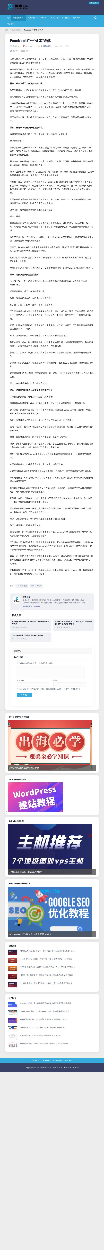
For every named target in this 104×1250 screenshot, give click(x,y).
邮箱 (55, 680)
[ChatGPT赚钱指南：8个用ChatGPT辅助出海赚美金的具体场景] (13, 1013)
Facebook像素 (22, 586)
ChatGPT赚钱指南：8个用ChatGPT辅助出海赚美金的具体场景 (44, 1011)
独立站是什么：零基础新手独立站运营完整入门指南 (40, 1035)
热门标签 (35, 1060)
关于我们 (68, 1060)
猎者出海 (21, 7)
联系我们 (46, 1060)
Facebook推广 (36, 586)
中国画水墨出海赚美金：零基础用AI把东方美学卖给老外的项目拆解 (46, 975)
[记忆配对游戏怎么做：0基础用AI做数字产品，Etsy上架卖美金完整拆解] (13, 969)
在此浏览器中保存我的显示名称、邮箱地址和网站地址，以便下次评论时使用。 (50, 689)
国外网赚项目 (18, 18)
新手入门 (54, 18)
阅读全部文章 (27, 606)
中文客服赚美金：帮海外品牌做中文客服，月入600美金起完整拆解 (46, 983)
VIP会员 (65, 18)
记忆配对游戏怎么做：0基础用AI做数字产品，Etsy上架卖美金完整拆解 (47, 967)
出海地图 (10, 24)
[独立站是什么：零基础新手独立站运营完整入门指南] (13, 1037)
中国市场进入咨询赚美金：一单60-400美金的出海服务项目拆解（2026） (48, 951)
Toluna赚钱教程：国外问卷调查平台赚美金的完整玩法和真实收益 (45, 1003)
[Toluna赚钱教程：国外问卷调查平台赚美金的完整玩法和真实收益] (13, 1005)
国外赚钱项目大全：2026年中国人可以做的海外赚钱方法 (42, 1027)
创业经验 (76, 18)
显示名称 (21, 680)
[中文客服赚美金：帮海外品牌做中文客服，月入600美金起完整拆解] (13, 985)
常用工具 (42, 18)
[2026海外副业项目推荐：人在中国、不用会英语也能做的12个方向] (13, 960)
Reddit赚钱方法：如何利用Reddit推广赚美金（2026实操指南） (45, 1044)
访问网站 (37, 606)
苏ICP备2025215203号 (70, 1067)
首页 (8, 18)
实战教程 (31, 18)
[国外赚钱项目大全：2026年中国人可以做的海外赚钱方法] (13, 1029)
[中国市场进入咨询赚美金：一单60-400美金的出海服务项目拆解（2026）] (13, 952)
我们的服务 (57, 1060)
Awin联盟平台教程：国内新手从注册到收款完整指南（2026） (44, 1019)
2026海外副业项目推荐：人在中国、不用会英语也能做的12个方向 (46, 959)
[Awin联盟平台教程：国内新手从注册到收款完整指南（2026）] (13, 1021)
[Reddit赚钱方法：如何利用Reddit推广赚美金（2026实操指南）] (13, 1045)
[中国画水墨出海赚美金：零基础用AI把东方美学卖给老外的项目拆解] (13, 977)
